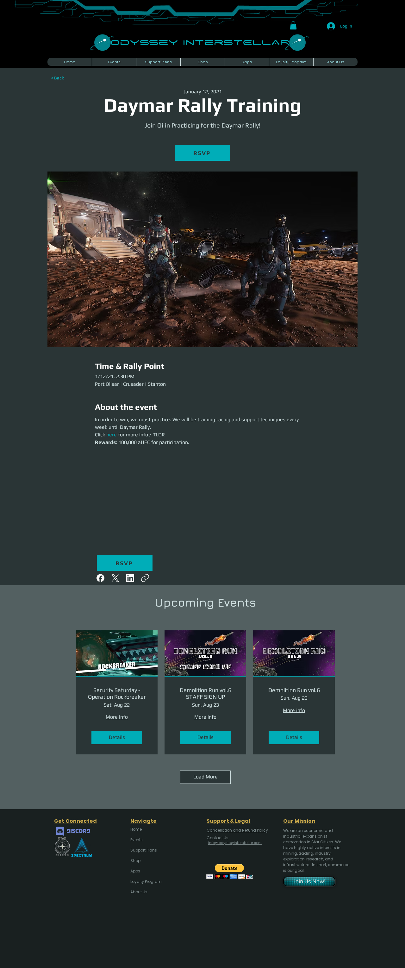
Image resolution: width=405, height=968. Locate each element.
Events (136, 839)
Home (136, 829)
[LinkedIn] (130, 578)
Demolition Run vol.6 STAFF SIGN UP (205, 693)
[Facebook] (100, 578)
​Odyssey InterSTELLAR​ (200, 41)
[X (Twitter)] (115, 578)
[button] (293, 25)
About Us (138, 892)
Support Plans (143, 850)
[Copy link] (145, 578)
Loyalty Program (145, 881)
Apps (135, 871)
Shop (135, 860)
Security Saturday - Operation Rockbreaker (117, 693)
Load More (205, 777)
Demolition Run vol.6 (294, 690)
